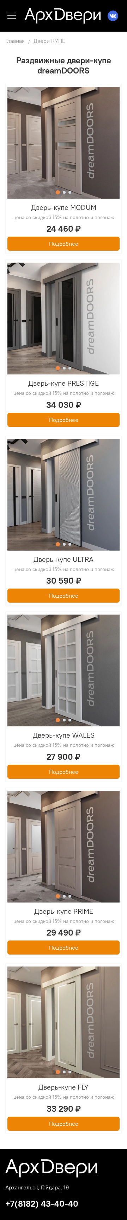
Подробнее (63, 243)
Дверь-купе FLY (63, 1087)
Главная (15, 40)
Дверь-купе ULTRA (63, 559)
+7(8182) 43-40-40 (41, 1203)
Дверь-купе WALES (64, 735)
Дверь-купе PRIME (63, 911)
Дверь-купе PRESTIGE (63, 383)
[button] (58, 192)
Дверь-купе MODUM (63, 207)
